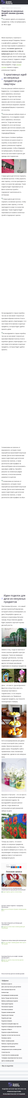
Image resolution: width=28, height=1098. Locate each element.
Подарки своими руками (8, 1012)
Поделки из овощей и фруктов (9, 1023)
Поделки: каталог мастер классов (10, 1035)
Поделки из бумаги (6, 1021)
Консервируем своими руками (9, 995)
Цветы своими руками (7, 1060)
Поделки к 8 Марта (6, 1029)
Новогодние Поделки (7, 1003)
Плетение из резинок (7, 1009)
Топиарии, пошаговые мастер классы (11, 1058)
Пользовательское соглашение (14, 1094)
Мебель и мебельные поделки (9, 1001)
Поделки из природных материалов (11, 1026)
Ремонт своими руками (7, 1041)
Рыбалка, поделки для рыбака (9, 1043)
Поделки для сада (6, 1018)
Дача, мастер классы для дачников (11, 986)
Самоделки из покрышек (8, 1046)
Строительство (5, 1052)
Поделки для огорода (7, 1015)
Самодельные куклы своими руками (11, 1049)
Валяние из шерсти (6, 984)
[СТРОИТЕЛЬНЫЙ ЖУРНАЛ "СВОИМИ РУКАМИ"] (10, 2)
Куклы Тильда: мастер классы (9, 998)
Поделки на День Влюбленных (9, 1032)
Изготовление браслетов (8, 989)
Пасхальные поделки (7, 1006)
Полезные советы (6, 1038)
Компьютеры (5, 992)
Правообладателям (14, 1091)
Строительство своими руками (10, 1055)
